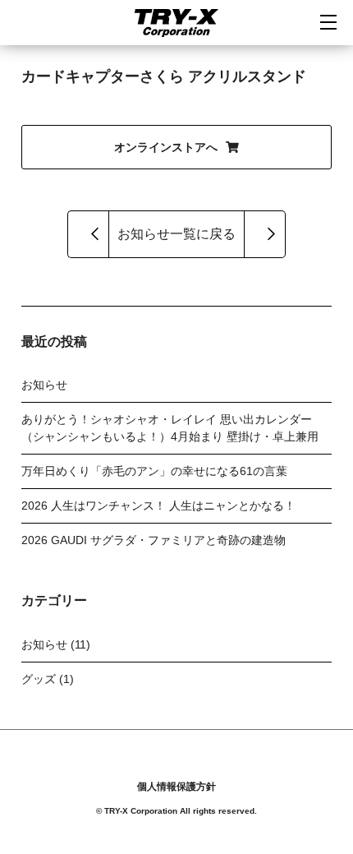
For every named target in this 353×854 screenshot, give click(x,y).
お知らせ (44, 384)
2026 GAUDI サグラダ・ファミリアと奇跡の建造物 (153, 540)
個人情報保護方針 (176, 786)
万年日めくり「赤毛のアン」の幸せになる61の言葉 (154, 471)
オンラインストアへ (166, 147)
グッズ (38, 679)
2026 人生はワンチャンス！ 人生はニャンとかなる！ (158, 505)
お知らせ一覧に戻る (176, 234)
